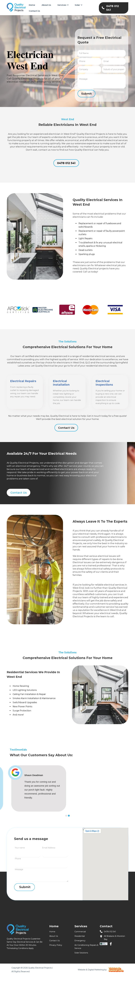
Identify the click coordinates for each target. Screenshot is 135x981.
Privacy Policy (55, 945)
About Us (46, 5)
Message (19, 869)
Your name (20, 848)
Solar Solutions (81, 953)
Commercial (80, 931)
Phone (18, 858)
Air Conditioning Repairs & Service (86, 946)
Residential (79, 936)
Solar (77, 5)
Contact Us (34, 11)
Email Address (48, 848)
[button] (62, 5)
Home (32, 5)
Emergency (79, 940)
